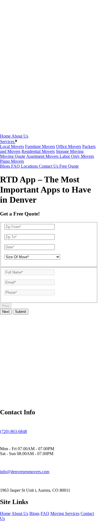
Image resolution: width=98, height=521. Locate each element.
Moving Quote (12, 156)
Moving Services (64, 513)
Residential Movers (38, 151)
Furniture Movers (40, 146)
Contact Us (49, 166)
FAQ (16, 166)
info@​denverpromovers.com (24, 471)
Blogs (5, 166)
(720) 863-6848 (13, 431)
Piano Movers (12, 161)
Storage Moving (70, 151)
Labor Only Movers (77, 156)
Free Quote (69, 166)
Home (5, 136)
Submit (20, 312)
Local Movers (12, 146)
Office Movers (68, 146)
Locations (30, 166)
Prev (6, 306)
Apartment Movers (43, 156)
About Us (19, 136)
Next (6, 312)
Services (8, 141)
